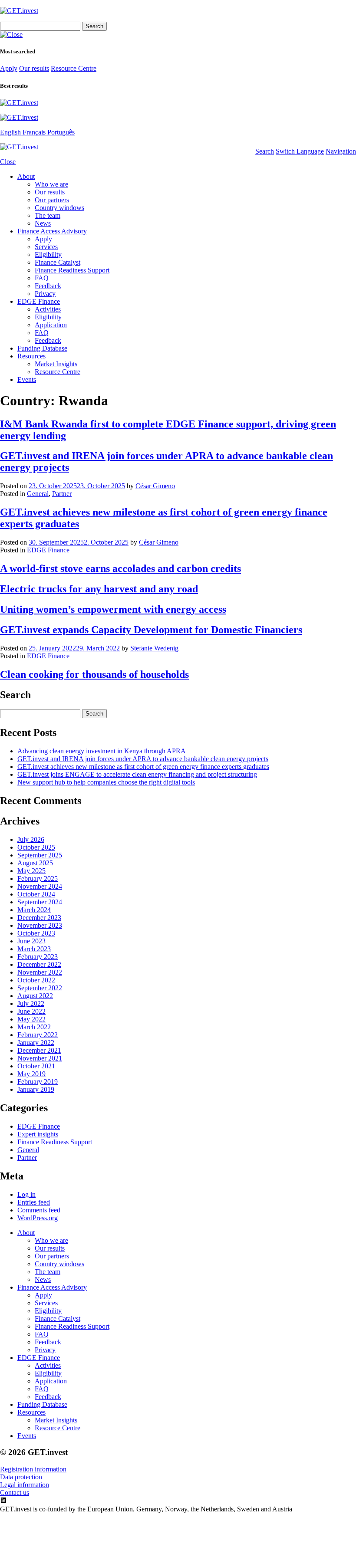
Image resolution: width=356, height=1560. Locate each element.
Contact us (14, 1492)
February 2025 (37, 878)
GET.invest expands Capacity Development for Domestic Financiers (151, 629)
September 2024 (39, 902)
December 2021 (39, 1050)
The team (47, 215)
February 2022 (37, 1034)
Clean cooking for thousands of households (94, 674)
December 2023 (39, 917)
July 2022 (30, 1003)
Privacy (45, 293)
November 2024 (39, 886)
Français (35, 132)
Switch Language (300, 151)
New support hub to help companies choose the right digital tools (106, 782)
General (38, 493)
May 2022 (31, 1019)
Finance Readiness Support (72, 270)
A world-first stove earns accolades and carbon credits (120, 568)
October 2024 (36, 894)
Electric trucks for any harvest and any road (99, 588)
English (11, 132)
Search (264, 151)
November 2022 (39, 972)
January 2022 (35, 1042)
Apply (8, 68)
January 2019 (35, 1089)
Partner (62, 493)
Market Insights (56, 364)
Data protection (21, 1477)
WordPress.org (37, 1218)
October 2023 (36, 933)
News (43, 223)
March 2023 (34, 948)
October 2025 (36, 847)
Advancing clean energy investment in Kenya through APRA (101, 751)
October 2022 (36, 980)
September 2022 (39, 988)
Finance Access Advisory (52, 231)
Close (8, 161)
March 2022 (34, 1027)
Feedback (48, 285)
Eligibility (48, 254)
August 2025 (35, 863)
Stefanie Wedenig (154, 648)
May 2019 (31, 1073)
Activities (48, 309)
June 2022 (31, 1011)
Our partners (52, 200)
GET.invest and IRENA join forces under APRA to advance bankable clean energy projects (142, 758)
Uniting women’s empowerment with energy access (113, 609)
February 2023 (37, 956)
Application (51, 324)
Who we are (51, 184)
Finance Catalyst (57, 262)
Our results (34, 68)
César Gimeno (155, 485)
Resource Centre (73, 68)
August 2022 (35, 995)
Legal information (24, 1484)
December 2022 (39, 964)
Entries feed (33, 1202)
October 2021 (36, 1066)
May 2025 (31, 870)
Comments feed (38, 1210)
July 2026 (30, 839)
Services (46, 246)
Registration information (33, 1469)
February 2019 (37, 1081)
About (26, 176)
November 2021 (39, 1058)
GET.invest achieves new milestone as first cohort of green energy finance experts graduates (143, 766)
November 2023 (39, 925)
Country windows (59, 207)
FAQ (42, 278)
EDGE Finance (38, 301)
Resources (31, 356)
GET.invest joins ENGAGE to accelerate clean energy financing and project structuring (137, 774)
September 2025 (39, 855)
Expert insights (37, 1134)
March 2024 (34, 909)
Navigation (341, 151)
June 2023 (31, 941)
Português (61, 132)
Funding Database (42, 348)
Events (26, 379)
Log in (26, 1194)
